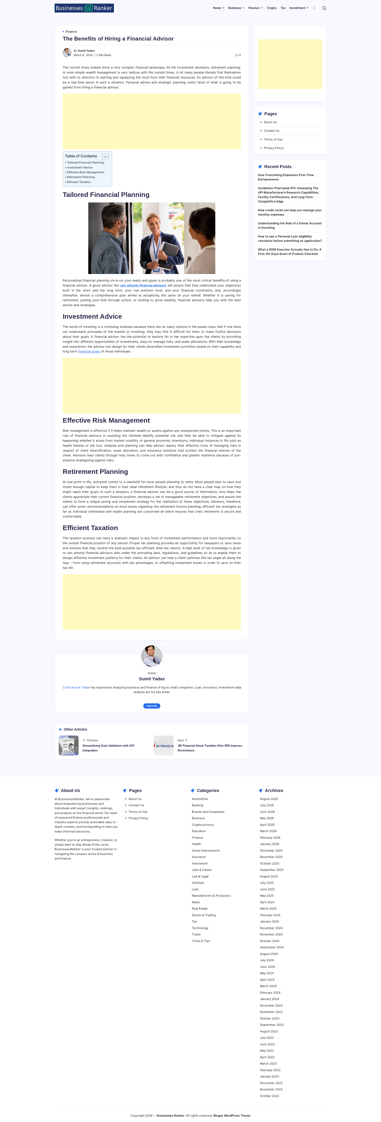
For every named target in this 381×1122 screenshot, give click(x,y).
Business (198, 818)
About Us (270, 122)
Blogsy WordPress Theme (232, 1115)
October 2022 (269, 1096)
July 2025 (267, 883)
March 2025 (268, 908)
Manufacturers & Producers (211, 895)
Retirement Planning (81, 177)
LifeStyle (198, 883)
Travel (196, 934)
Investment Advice (79, 167)
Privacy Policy (274, 148)
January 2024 (269, 999)
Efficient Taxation (79, 182)
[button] (324, 8)
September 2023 (272, 1025)
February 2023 (270, 1070)
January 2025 (269, 921)
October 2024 (269, 941)
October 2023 (269, 1018)
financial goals (89, 351)
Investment (200, 863)
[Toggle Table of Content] (103, 156)
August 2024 (269, 954)
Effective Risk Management (85, 172)
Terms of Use (273, 139)
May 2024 (267, 973)
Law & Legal (200, 876)
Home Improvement (206, 850)
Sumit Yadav (86, 50)
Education (199, 831)
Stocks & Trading (204, 915)
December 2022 (271, 1083)
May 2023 (267, 1050)
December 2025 (271, 850)
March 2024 (268, 986)
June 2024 (267, 967)
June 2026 (267, 812)
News (196, 902)
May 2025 (267, 895)
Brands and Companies (208, 812)
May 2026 (267, 818)
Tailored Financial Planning (85, 162)
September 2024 (272, 947)
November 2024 (271, 934)
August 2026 (269, 799)
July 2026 (267, 805)
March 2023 (268, 1063)
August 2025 (269, 876)
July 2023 (267, 1038)
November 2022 (271, 1089)
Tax (194, 921)
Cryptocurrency (203, 825)
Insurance (199, 857)
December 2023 (271, 1005)
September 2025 (272, 870)
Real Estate (200, 908)
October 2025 (269, 863)
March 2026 (268, 831)
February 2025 (270, 915)
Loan (195, 889)
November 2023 (271, 1012)
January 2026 (269, 844)
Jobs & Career (202, 870)
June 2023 (267, 1044)
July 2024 (267, 960)
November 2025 (271, 857)
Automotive (200, 799)
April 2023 (267, 1057)
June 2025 (267, 889)
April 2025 (267, 902)
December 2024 (271, 928)
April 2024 (267, 980)
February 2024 (270, 992)
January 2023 (269, 1076)
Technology (200, 928)
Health (196, 844)
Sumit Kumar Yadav (76, 687)
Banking (197, 805)
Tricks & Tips (201, 941)
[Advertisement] (152, 121)
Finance (197, 837)
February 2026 (270, 837)
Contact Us (271, 131)
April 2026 (267, 825)
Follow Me (151, 705)
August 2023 (269, 1031)
